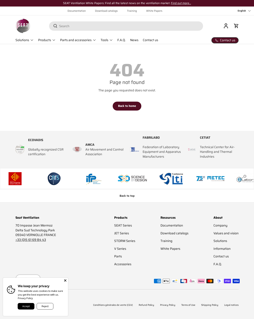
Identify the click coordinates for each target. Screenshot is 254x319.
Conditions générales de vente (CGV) (113, 305)
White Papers (154, 11)
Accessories (122, 264)
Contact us (150, 40)
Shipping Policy (209, 305)
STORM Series (124, 240)
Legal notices (231, 305)
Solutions (22, 40)
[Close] (65, 280)
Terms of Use (188, 305)
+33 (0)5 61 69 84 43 (30, 239)
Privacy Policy (167, 305)
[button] (236, 26)
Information (222, 248)
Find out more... (181, 3)
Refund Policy (146, 305)
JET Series (121, 233)
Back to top (127, 196)
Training (132, 11)
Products (44, 40)
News (134, 40)
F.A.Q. (121, 40)
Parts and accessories (75, 40)
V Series (120, 248)
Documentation (76, 11)
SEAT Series (123, 225)
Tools (104, 40)
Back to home (127, 106)
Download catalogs (106, 11)
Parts (118, 256)
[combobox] (126, 26)
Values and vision (226, 233)
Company (220, 225)
